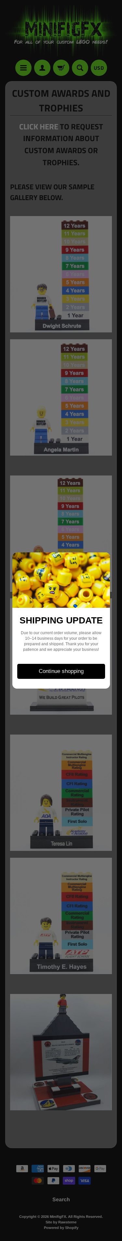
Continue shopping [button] (61, 671)
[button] (19, 559)
